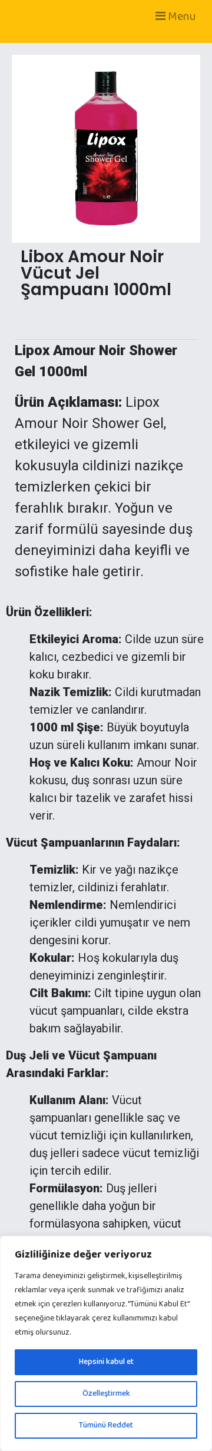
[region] (106, 1343)
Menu (180, 16)
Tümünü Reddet (106, 1425)
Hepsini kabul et (106, 1362)
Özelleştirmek (106, 1393)
